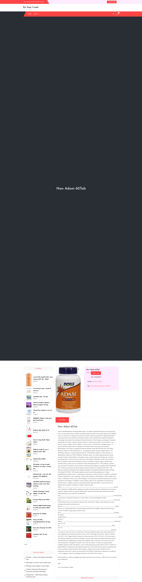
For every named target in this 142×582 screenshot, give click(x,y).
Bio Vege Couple (31, 7)
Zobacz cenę (96, 373)
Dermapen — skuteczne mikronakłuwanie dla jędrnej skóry (39, 558)
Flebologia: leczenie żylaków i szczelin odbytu (37, 566)
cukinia (92, 386)
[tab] (62, 420)
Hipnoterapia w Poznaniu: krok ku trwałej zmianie (38, 562)
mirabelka (107, 386)
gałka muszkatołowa (100, 386)
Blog (30, 14)
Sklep (36, 14)
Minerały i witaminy (97, 381)
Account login (111, 2)
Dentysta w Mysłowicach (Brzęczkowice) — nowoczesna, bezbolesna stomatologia (37, 570)
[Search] (113, 14)
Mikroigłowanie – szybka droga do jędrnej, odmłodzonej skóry (37, 576)
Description (62, 420)
